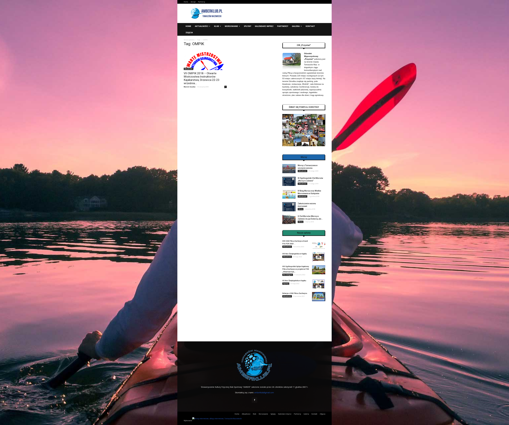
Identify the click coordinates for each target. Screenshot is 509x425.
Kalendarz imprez (264, 26)
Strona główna (189, 40)
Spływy (247, 26)
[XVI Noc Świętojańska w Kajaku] (318, 257)
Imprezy (285, 283)
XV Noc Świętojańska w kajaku (294, 281)
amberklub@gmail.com (264, 392)
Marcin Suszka (189, 87)
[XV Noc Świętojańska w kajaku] (318, 283)
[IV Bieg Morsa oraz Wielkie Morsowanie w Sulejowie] (289, 194)
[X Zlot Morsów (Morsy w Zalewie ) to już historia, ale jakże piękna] (289, 219)
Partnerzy (201, 2)
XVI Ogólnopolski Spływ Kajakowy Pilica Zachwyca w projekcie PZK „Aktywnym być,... (295, 269)
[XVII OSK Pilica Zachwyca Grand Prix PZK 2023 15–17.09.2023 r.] (318, 244)
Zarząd (193, 2)
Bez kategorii (287, 275)
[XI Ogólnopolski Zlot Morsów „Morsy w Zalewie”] (289, 181)
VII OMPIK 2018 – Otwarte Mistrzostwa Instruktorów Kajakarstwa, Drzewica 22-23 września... (201, 78)
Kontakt (310, 26)
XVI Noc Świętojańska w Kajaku (294, 254)
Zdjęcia (189, 32)
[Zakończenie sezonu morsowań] (289, 206)
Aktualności (201, 26)
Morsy (301, 209)
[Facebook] (254, 400)
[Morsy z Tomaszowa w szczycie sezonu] (289, 168)
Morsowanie (231, 26)
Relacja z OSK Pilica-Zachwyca (294, 293)
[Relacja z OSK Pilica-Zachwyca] (318, 296)
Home (186, 2)
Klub (216, 26)
